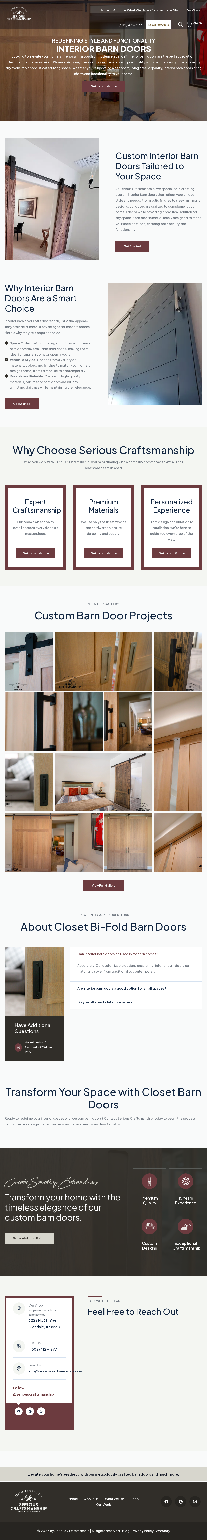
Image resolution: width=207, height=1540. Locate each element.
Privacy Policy (143, 1531)
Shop (177, 10)
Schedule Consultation (29, 1238)
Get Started (132, 246)
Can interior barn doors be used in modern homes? (117, 954)
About (118, 10)
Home (104, 10)
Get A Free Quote (158, 24)
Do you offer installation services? (104, 1002)
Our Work (192, 10)
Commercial (159, 10)
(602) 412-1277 (43, 1346)
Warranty (163, 1531)
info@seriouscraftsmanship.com (55, 1368)
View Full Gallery (103, 885)
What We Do (136, 10)
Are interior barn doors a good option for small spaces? (121, 988)
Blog (126, 1531)
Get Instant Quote (104, 86)
